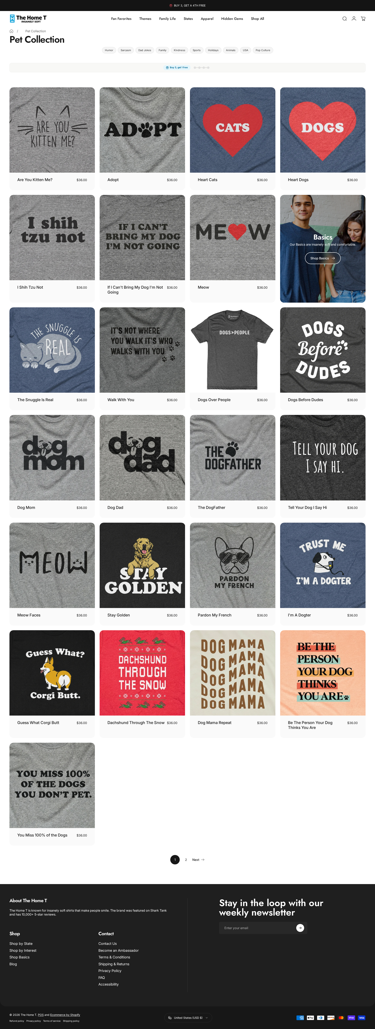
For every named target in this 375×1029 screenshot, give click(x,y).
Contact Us (107, 943)
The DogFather (211, 507)
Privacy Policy (109, 971)
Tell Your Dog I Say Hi (307, 507)
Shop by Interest (22, 950)
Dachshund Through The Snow (136, 722)
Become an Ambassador (118, 950)
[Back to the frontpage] (11, 31)
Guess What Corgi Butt (38, 722)
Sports (197, 50)
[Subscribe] (300, 928)
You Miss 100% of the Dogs (42, 835)
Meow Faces (28, 615)
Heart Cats (207, 179)
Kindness (179, 50)
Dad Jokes (144, 50)
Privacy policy (33, 1021)
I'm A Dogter (299, 615)
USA (245, 50)
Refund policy (16, 1021)
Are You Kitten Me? (35, 179)
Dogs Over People (214, 399)
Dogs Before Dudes (305, 399)
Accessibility (108, 984)
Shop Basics (19, 957)
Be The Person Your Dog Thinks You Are (310, 725)
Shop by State (20, 943)
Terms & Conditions (114, 957)
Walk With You (120, 399)
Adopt (113, 179)
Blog (13, 964)
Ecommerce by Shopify (65, 1014)
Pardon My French (214, 615)
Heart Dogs (298, 179)
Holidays (213, 50)
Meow (203, 287)
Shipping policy (71, 1021)
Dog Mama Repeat (214, 722)
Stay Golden (118, 615)
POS (41, 1014)
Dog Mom (26, 507)
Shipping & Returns (113, 964)
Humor (109, 50)
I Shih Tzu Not (30, 287)
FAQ (101, 978)
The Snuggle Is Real (35, 399)
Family (162, 50)
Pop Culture (263, 50)
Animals (230, 50)
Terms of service (52, 1021)
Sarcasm (126, 50)
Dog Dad (115, 507)
